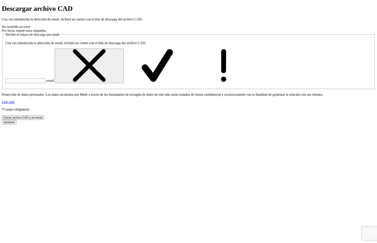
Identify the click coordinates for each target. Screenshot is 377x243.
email (50, 80)
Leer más (8, 102)
